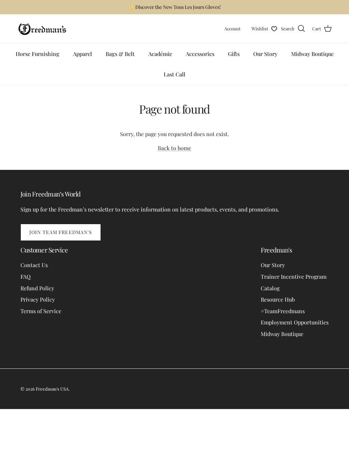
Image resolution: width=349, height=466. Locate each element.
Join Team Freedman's (60, 232)
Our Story (265, 53)
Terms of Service (40, 311)
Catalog (270, 288)
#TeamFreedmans (283, 311)
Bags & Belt (120, 53)
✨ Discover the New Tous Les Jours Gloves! (174, 7)
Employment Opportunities (295, 322)
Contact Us (34, 264)
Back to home (174, 147)
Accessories (200, 53)
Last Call (174, 74)
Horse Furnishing (37, 53)
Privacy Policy (37, 299)
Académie (160, 53)
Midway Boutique (312, 53)
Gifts (234, 53)
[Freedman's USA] (42, 29)
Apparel (82, 53)
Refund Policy (37, 288)
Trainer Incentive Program (294, 276)
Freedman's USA (52, 389)
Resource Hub (278, 299)
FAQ (25, 276)
